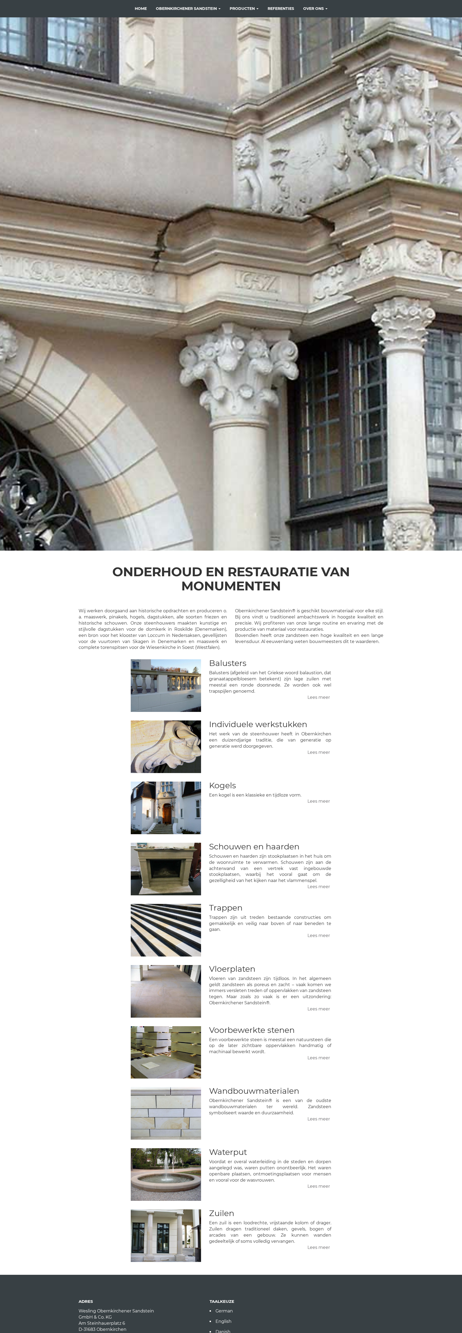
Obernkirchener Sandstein (187, 8)
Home (141, 8)
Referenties (281, 8)
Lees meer (318, 697)
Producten (243, 8)
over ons (314, 8)
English (223, 1321)
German (224, 1311)
